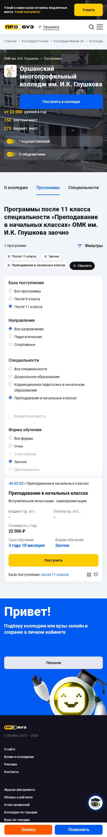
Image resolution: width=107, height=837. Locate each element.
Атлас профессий (17, 805)
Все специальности (43, 369)
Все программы (37, 291)
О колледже (16, 187)
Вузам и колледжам (19, 757)
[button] (53, 560)
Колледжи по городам (20, 812)
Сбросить (85, 266)
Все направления (40, 329)
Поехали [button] (53, 663)
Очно (23, 446)
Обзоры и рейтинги (18, 797)
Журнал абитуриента (19, 790)
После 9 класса (33, 299)
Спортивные (35, 344)
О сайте (9, 749)
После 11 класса (34, 307)
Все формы (29, 438)
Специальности (83, 187)
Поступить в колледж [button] (61, 102)
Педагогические (41, 336)
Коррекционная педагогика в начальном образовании (49, 387)
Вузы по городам (17, 820)
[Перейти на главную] (19, 27)
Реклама (10, 764)
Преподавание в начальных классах (55, 398)
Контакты (11, 772)
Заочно (26, 461)
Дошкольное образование (48, 377)
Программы (48, 187)
